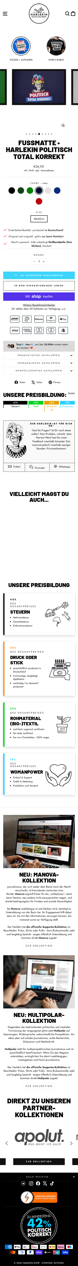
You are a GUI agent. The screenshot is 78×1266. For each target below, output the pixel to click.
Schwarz (12, 190)
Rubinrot (39, 201)
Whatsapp (64, 467)
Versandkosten (47, 170)
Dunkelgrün (21, 190)
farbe (39, 183)
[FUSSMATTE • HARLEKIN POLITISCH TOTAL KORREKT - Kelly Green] (14, 565)
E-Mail (16, 467)
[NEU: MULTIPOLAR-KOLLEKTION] (39, 981)
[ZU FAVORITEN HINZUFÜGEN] (8, 513)
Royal (57, 190)
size (39, 212)
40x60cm (39, 219)
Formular (39, 468)
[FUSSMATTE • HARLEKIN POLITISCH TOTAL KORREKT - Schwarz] (6, 565)
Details (71, 393)
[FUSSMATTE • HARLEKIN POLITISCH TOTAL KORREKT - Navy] (19, 565)
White (66, 190)
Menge (39, 255)
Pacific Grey (48, 190)
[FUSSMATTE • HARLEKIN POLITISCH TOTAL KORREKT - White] (32, 565)
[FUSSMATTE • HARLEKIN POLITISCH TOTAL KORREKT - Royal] (28, 565)
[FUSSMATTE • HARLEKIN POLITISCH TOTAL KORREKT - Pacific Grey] (23, 565)
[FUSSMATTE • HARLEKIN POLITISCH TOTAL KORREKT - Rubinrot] (19, 568)
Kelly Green (30, 190)
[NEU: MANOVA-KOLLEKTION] (39, 841)
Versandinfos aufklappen (39, 363)
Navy (39, 190)
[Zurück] (7, 1143)
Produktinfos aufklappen (39, 355)
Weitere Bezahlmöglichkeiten (39, 305)
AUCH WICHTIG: (38, 1176)
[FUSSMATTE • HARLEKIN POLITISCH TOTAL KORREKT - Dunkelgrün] (10, 565)
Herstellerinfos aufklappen (39, 370)
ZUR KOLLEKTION (39, 945)
